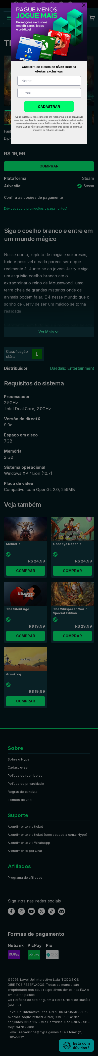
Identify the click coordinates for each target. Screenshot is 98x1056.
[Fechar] (82, 5)
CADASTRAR (49, 107)
